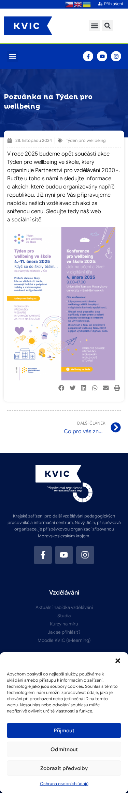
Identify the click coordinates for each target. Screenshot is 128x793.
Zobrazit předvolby (64, 768)
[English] (78, 4)
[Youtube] (102, 56)
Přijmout (64, 731)
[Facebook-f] (88, 56)
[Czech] (69, 4)
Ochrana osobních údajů (64, 783)
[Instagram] (116, 56)
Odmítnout (64, 749)
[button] (117, 660)
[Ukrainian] (87, 4)
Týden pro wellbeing (86, 140)
